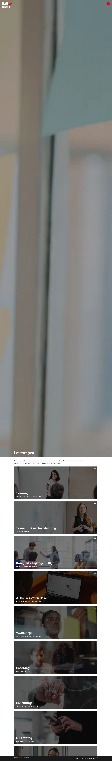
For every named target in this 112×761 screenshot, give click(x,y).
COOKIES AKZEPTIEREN (90, 758)
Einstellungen (74, 758)
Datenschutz (27, 759)
